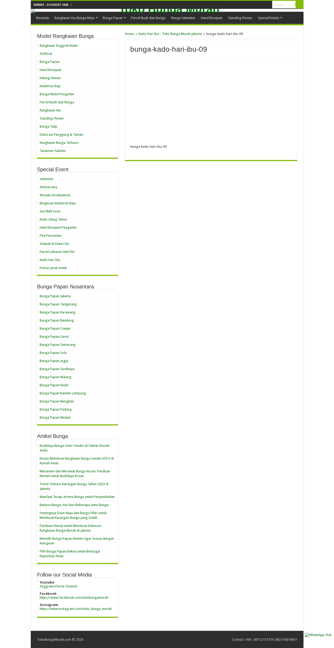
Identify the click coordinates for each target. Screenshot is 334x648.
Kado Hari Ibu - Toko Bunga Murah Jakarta (170, 34)
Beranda (42, 18)
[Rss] (258, 5)
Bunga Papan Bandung (57, 320)
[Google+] (263, 5)
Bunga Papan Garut (54, 336)
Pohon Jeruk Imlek (53, 268)
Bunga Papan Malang (55, 377)
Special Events (268, 18)
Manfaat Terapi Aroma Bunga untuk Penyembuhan (77, 497)
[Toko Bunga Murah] (167, 11)
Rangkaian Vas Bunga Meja (74, 18)
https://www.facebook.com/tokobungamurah (74, 597)
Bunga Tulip (48, 126)
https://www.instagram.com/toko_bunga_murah (76, 609)
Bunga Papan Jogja (54, 361)
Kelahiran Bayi (50, 86)
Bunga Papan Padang (56, 409)
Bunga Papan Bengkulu (57, 401)
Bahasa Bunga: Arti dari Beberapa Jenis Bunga (74, 505)
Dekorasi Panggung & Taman (61, 134)
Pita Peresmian (51, 235)
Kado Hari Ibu (50, 260)
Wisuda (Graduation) (55, 195)
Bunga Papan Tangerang (58, 304)
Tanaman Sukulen (53, 151)
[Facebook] (268, 5)
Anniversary (48, 187)
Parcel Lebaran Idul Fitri (57, 252)
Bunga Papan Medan (55, 417)
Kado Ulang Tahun (53, 219)
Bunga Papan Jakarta (55, 296)
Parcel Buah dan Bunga (148, 18)
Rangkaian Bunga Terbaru (59, 143)
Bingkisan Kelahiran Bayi (58, 203)
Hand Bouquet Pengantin (58, 227)
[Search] (299, 5)
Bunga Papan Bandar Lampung (63, 393)
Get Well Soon (50, 211)
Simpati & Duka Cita (54, 244)
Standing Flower (240, 18)
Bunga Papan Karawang (57, 312)
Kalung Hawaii (50, 78)
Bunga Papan (113, 18)
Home (129, 34)
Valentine (46, 179)
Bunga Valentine (183, 18)
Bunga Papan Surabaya (57, 369)
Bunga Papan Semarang (58, 345)
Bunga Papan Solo (53, 353)
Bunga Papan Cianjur (55, 328)
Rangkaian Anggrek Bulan (59, 45)
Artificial (46, 54)
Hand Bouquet (211, 18)
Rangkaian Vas (50, 110)
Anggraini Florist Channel (58, 586)
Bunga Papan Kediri (54, 385)
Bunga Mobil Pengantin (57, 94)
